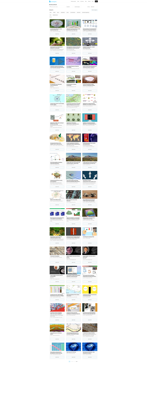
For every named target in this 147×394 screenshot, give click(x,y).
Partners (89, 1)
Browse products (73, 1)
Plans (86, 1)
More (92, 1)
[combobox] (70, 7)
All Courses (82, 1)
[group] (70, 14)
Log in (96, 1)
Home (78, 1)
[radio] (50, 12)
